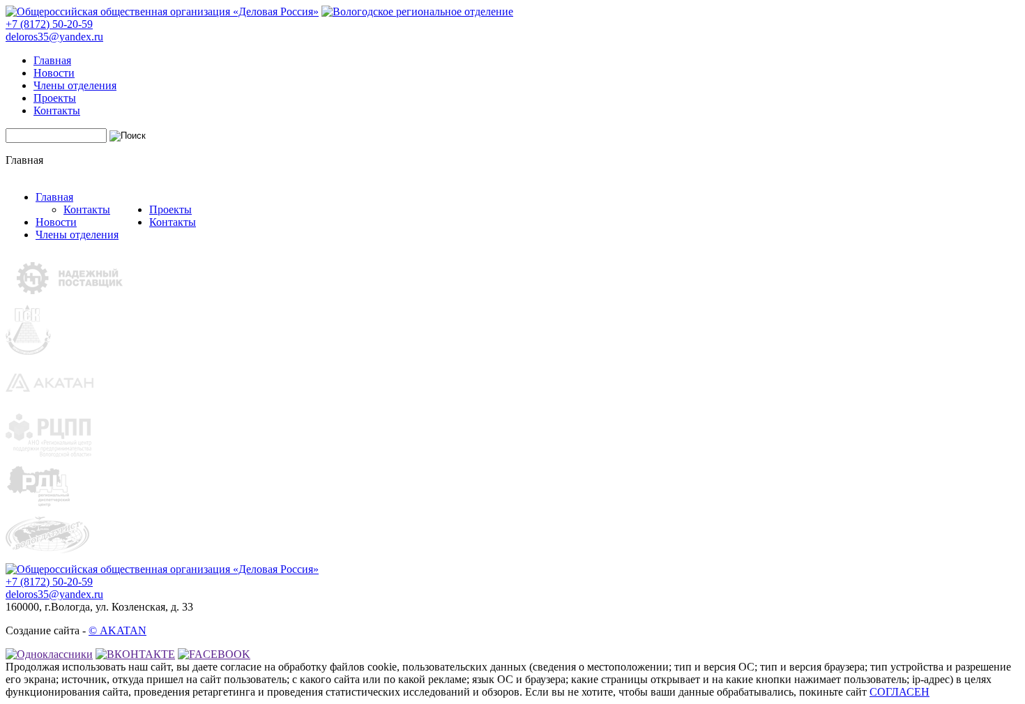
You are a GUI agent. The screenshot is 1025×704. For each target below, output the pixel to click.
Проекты (54, 98)
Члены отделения (74, 85)
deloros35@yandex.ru (54, 37)
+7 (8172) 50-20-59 (49, 24)
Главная (52, 60)
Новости (54, 73)
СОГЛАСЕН (899, 692)
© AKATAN (117, 630)
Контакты (56, 110)
